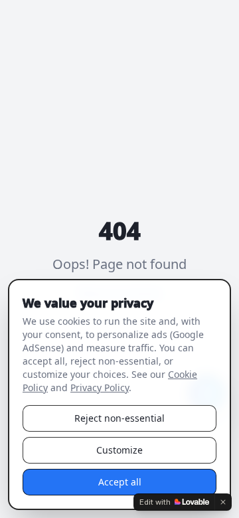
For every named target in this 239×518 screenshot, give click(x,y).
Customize (119, 450)
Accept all (119, 481)
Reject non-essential (119, 418)
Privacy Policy (99, 387)
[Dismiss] (223, 502)
